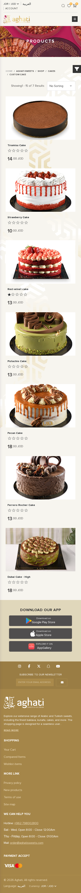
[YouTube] (58, 666)
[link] (9, 71)
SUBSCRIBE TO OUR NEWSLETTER (40, 674)
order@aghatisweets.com (26, 842)
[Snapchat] (48, 666)
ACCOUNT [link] (11, 8)
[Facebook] (29, 666)
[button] (75, 19)
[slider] (18, 151)
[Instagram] (19, 666)
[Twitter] (38, 666)
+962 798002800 (26, 823)
